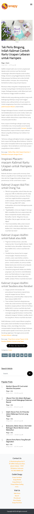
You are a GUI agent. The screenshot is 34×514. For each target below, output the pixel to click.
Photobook (17, 498)
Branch (17, 496)
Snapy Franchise (17, 502)
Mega (2, 63)
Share (5, 355)
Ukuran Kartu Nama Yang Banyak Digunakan (18, 441)
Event (7, 63)
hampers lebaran (6, 335)
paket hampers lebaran (8, 106)
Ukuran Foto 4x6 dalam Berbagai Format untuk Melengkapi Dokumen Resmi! (19, 400)
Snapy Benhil (17, 480)
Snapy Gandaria (17, 477)
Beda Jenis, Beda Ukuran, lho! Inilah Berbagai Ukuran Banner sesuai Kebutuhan (19, 428)
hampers (24, 128)
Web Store (17, 493)
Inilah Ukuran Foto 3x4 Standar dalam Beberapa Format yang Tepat (17, 414)
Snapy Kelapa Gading (17, 484)
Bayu (7, 444)
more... (17, 487)
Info (12, 391)
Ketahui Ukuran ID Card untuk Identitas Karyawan (17, 387)
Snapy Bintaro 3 (17, 482)
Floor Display (17, 500)
